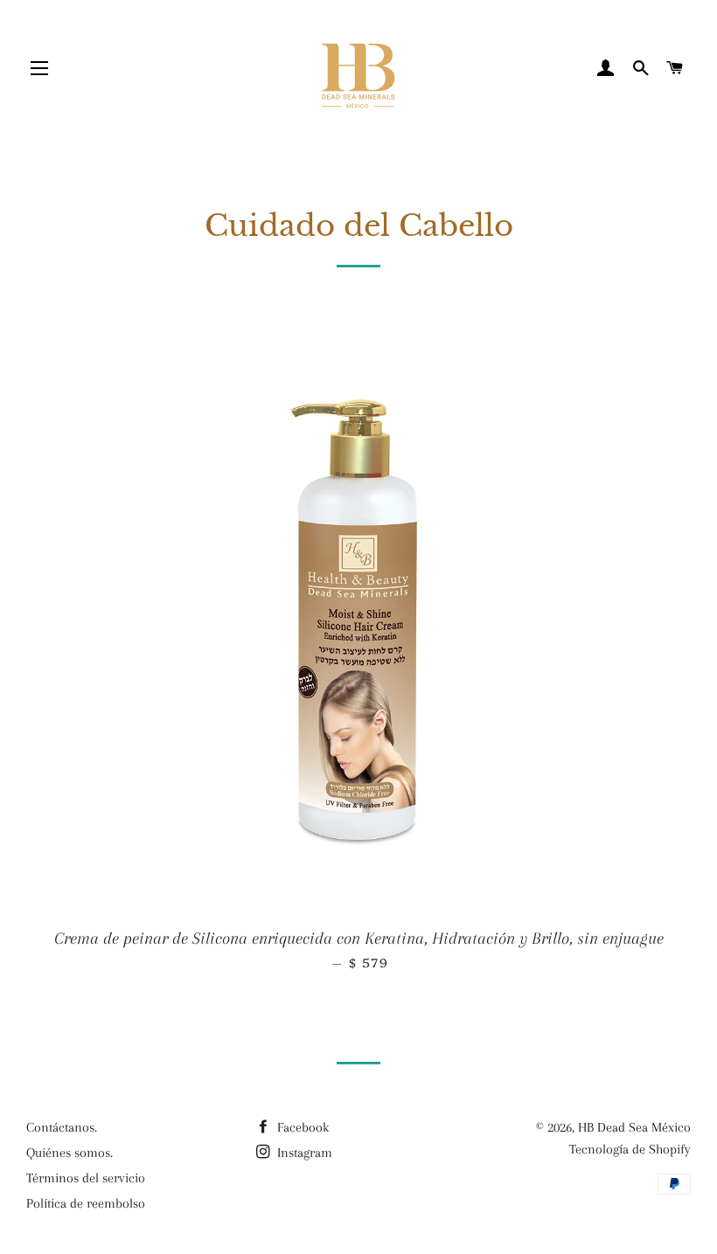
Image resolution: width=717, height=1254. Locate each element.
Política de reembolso (85, 1203)
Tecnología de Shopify (630, 1149)
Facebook (301, 1127)
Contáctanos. (61, 1127)
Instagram (303, 1152)
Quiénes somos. (69, 1152)
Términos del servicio (85, 1178)
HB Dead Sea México (634, 1127)
